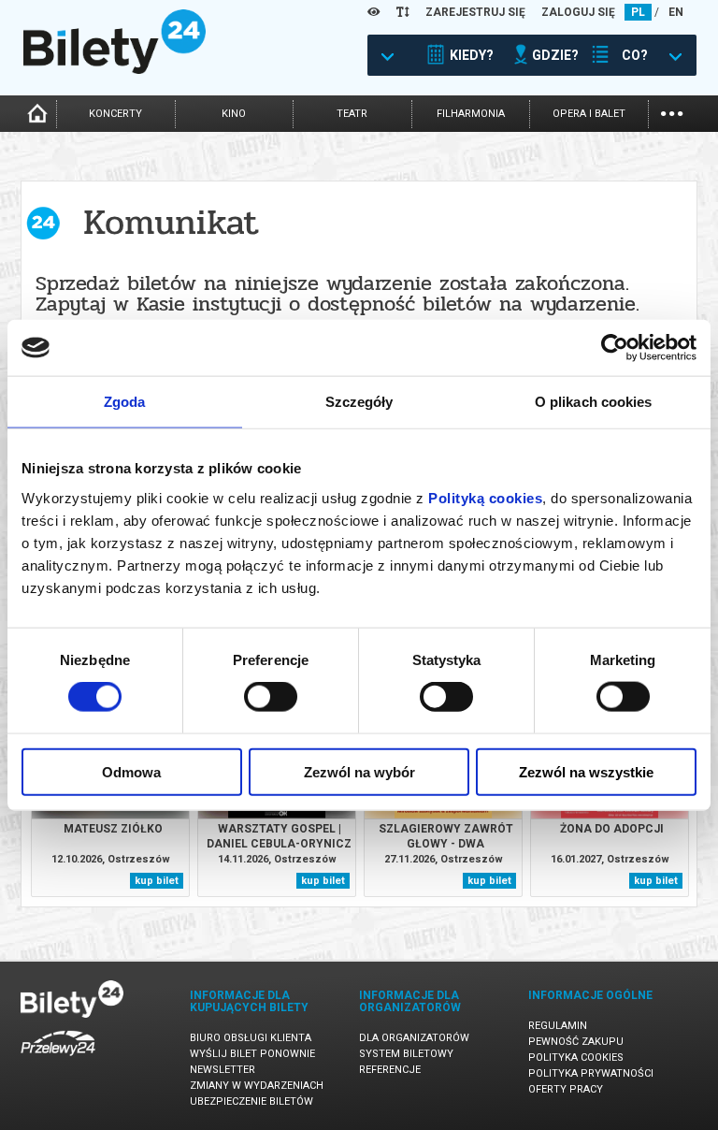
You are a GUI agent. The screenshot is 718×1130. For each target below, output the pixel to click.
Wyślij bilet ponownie (252, 1054)
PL (638, 12)
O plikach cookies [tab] (594, 402)
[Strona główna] (114, 69)
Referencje (390, 1070)
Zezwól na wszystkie (586, 771)
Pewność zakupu (576, 1042)
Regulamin (557, 1026)
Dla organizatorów (414, 1038)
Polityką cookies (485, 497)
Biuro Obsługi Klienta (250, 1038)
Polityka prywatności (590, 1073)
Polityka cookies (576, 1057)
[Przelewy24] (58, 1059)
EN (675, 12)
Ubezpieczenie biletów (251, 1101)
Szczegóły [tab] (359, 402)
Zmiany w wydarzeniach (256, 1085)
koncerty (115, 114)
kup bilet (157, 881)
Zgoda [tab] (125, 402)
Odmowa (131, 771)
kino (234, 114)
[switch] (270, 697)
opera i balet (589, 114)
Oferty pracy (565, 1089)
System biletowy (406, 1054)
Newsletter (222, 1070)
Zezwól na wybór (359, 771)
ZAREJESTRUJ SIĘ (475, 12)
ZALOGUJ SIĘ (578, 12)
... (671, 111)
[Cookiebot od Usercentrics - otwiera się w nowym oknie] (614, 348)
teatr (352, 114)
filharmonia (471, 114)
